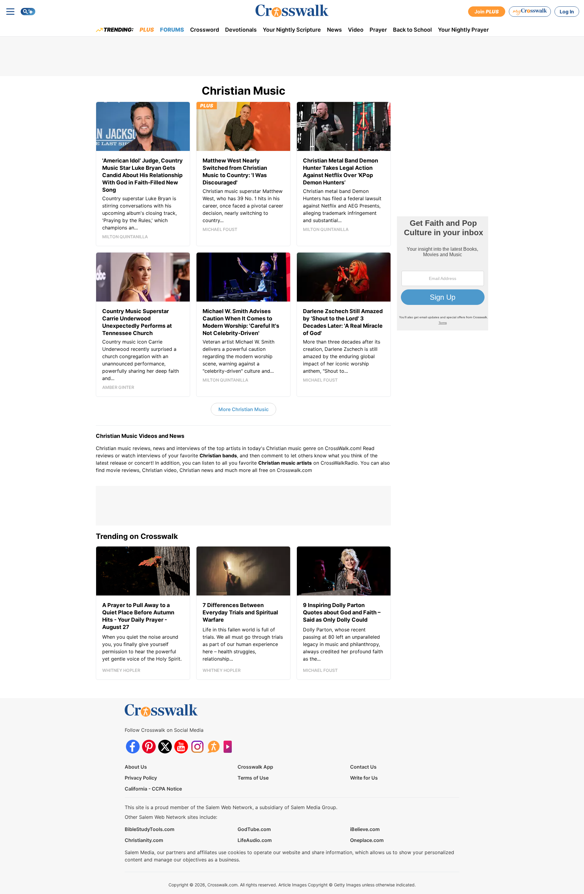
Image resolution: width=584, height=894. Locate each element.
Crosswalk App (255, 767)
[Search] (28, 11)
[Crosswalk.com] (291, 11)
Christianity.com (144, 840)
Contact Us (363, 767)
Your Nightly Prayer (463, 29)
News (334, 29)
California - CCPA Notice (153, 789)
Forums (172, 29)
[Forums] (213, 746)
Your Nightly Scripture (292, 29)
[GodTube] (229, 746)
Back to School (412, 29)
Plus (147, 29)
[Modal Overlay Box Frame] (442, 273)
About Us (136, 767)
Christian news (196, 470)
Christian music (283, 448)
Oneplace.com (367, 840)
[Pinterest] (149, 746)
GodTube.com (254, 829)
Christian (106, 448)
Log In (567, 12)
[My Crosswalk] (530, 11)
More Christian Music (243, 409)
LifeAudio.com (255, 840)
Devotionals (241, 29)
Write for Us (364, 778)
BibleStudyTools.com (149, 829)
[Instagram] (197, 746)
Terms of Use (253, 778)
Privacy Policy (141, 778)
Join (486, 12)
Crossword (204, 29)
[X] (165, 746)
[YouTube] (181, 746)
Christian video (159, 470)
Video (355, 29)
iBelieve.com (365, 829)
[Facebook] (133, 746)
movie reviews (122, 470)
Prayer (378, 29)
